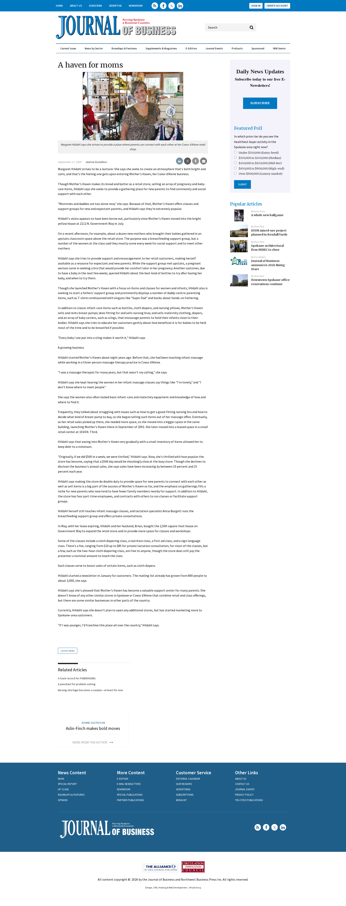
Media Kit (181, 800)
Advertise (115, 5)
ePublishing (195, 887)
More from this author (90, 742)
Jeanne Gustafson (96, 162)
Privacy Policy (244, 794)
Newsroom (136, 5)
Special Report (67, 784)
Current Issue (68, 48)
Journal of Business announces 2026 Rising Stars (268, 265)
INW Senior (279, 48)
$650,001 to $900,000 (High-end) (261, 168)
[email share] (203, 161)
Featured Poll (248, 128)
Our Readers (184, 784)
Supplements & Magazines (161, 48)
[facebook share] (195, 161)
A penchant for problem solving (77, 684)
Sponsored (257, 48)
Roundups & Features (124, 48)
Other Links (246, 772)
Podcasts (237, 48)
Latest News (67, 650)
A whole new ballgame (267, 215)
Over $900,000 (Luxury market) (261, 174)
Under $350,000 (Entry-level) (259, 153)
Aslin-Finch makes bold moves (93, 728)
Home (59, 5)
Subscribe (95, 5)
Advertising (183, 789)
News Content (72, 772)
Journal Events (214, 48)
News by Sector (94, 48)
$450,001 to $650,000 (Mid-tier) (260, 163)
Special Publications (129, 794)
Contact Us (242, 784)
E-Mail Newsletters (129, 784)
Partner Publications (130, 800)
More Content (131, 772)
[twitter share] (187, 161)
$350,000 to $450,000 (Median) (260, 158)
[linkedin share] (179, 161)
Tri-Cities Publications (249, 800)
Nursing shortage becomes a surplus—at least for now (90, 690)
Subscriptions (184, 794)
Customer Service (193, 772)
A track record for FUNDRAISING (77, 678)
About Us (76, 5)
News (61, 778)
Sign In (256, 5)
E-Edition (191, 48)
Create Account (277, 5)
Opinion (62, 800)
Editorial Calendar (188, 778)
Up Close (63, 789)
